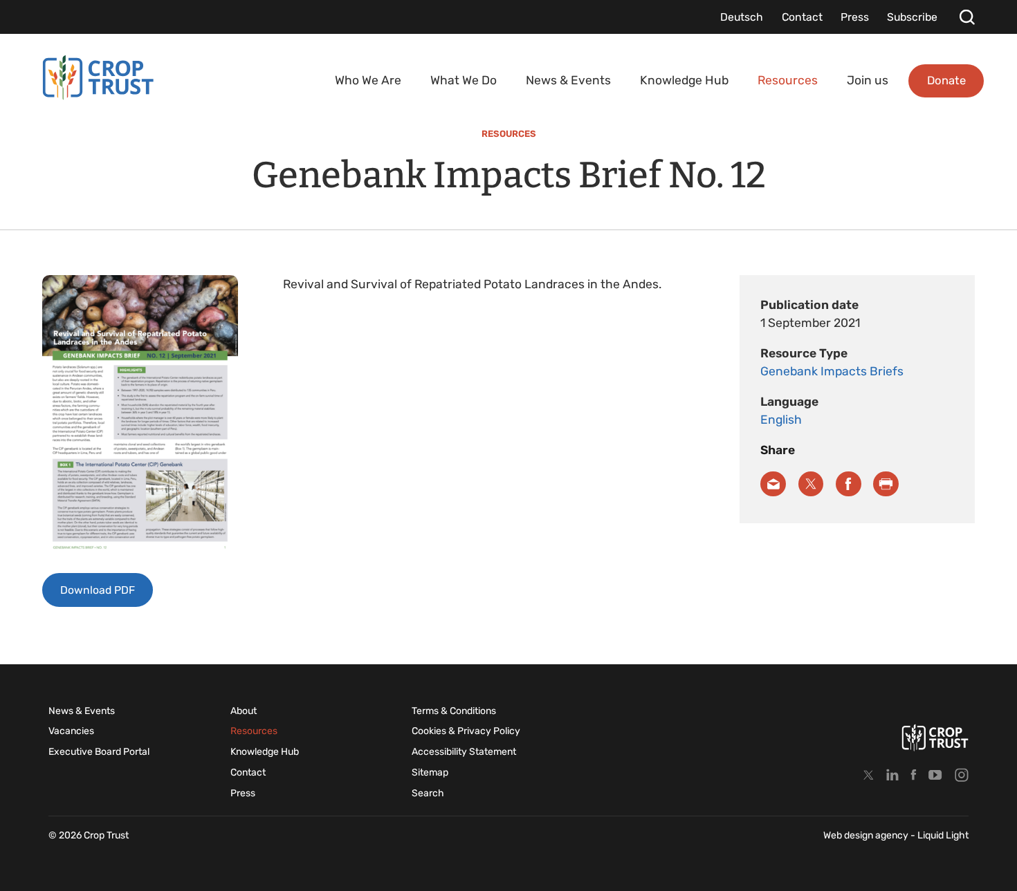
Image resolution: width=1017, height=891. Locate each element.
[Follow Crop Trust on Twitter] (868, 774)
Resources (509, 134)
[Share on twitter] (811, 484)
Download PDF (97, 590)
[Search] (967, 17)
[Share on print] (886, 484)
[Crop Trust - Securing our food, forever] (98, 78)
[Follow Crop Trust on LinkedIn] (892, 774)
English (781, 419)
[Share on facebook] (848, 484)
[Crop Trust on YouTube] (935, 774)
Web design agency (866, 835)
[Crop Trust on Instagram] (962, 774)
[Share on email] (773, 484)
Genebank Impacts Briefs (832, 371)
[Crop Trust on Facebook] (913, 774)
